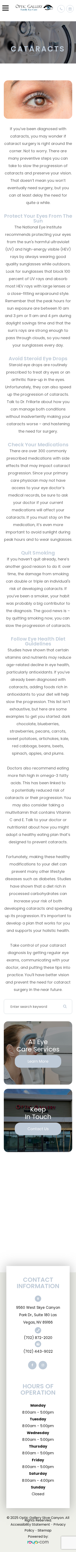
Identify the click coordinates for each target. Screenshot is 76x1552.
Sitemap (45, 1530)
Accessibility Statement (30, 1524)
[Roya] (38, 1543)
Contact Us (38, 1128)
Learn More (38, 1061)
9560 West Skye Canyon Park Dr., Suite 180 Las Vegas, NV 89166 (38, 1315)
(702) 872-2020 (38, 1338)
